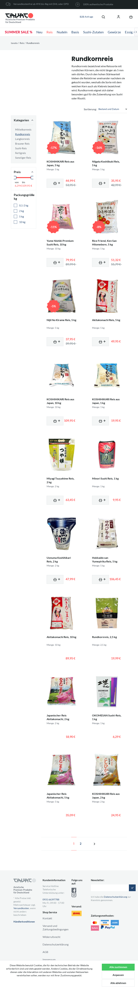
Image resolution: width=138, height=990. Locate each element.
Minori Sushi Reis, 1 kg (105, 478)
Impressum (49, 959)
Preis (17, 172)
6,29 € (18, 185)
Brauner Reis (22, 143)
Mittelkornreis (23, 129)
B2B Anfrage (86, 16)
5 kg (21, 216)
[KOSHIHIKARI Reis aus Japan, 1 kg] (107, 375)
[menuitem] (102, 16)
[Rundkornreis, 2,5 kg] (107, 613)
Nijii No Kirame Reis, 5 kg (61, 320)
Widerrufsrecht (51, 936)
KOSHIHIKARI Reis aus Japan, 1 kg (106, 401)
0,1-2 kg (24, 205)
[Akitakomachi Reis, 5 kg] (107, 296)
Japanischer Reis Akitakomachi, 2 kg (58, 717)
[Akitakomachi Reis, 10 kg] (61, 613)
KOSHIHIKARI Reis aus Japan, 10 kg (60, 401)
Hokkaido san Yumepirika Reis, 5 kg (104, 559)
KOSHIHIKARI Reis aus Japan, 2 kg (106, 795)
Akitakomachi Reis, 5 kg (106, 320)
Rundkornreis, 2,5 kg (104, 636)
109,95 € (27, 185)
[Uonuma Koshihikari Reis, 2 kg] (61, 534)
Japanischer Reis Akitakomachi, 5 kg (58, 795)
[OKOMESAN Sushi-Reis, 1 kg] (107, 691)
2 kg (21, 210)
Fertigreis (20, 152)
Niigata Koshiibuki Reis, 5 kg (106, 163)
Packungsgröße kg (23, 196)
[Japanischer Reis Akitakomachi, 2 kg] (61, 691)
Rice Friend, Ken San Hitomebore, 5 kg (104, 242)
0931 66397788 (51, 899)
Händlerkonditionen (24, 921)
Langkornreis (22, 138)
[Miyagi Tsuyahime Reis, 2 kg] (61, 454)
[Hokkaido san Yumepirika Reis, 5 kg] (107, 534)
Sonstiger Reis (23, 157)
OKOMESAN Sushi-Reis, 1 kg (106, 717)
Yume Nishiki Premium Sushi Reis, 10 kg (60, 242)
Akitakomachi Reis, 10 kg (61, 636)
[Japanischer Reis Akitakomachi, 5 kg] (61, 770)
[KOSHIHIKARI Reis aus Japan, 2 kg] (107, 770)
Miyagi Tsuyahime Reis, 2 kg (60, 480)
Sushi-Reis (21, 148)
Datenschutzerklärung (55, 944)
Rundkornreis (22, 134)
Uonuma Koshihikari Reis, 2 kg (59, 559)
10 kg (22, 221)
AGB (45, 951)
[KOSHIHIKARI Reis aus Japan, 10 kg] (61, 375)
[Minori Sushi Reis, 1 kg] (107, 454)
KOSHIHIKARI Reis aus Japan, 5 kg (60, 163)
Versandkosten (21, 908)
